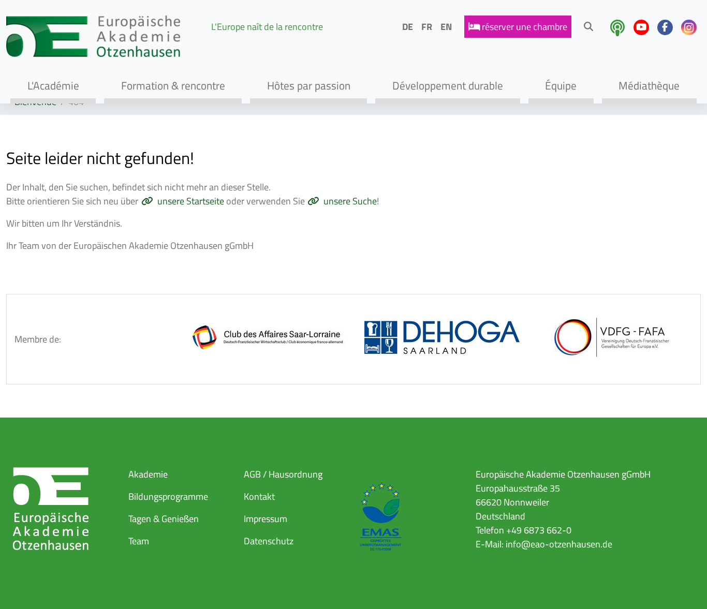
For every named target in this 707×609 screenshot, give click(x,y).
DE (407, 27)
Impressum (265, 519)
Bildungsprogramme (168, 496)
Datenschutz (268, 541)
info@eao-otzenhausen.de (559, 544)
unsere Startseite (190, 201)
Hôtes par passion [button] (308, 85)
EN (446, 27)
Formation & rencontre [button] (173, 85)
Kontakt (259, 496)
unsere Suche (350, 201)
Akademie (148, 474)
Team (138, 541)
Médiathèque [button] (649, 85)
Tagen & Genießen (163, 519)
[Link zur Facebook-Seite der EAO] (665, 27)
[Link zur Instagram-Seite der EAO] (689, 27)
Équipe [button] (561, 85)
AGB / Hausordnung (283, 474)
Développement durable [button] (447, 85)
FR (426, 27)
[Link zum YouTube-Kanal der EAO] (641, 27)
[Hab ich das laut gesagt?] (617, 28)
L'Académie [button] (53, 85)
